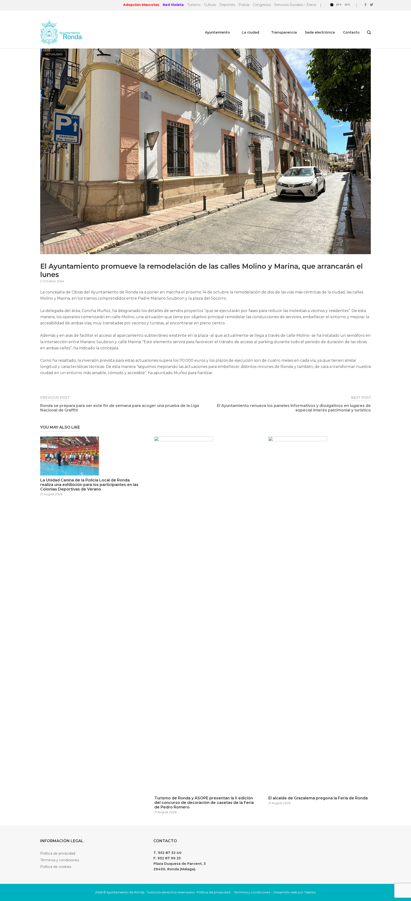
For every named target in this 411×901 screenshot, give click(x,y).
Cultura (210, 5)
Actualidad (54, 54)
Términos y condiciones (59, 860)
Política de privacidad (57, 853)
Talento (310, 892)
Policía (244, 5)
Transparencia (284, 32)
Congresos (262, 5)
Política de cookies (55, 867)
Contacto (351, 32)
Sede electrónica (320, 32)
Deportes (227, 5)
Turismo (194, 5)
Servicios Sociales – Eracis (295, 5)
